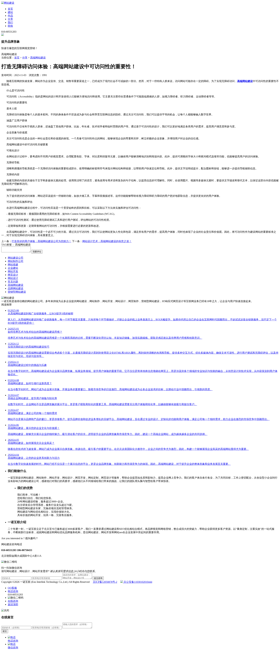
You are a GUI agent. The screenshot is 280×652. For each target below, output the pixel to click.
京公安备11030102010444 (137, 582)
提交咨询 (98, 578)
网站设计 (13, 278)
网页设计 (13, 274)
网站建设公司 (15, 257)
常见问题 (13, 281)
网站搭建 (13, 264)
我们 (10, 22)
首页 (10, 8)
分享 (10, 19)
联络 (10, 25)
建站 (10, 12)
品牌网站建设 (15, 288)
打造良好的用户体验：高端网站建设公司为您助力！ (41, 241)
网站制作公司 (15, 261)
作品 (10, 15)
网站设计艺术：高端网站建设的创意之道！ (107, 241)
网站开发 (13, 271)
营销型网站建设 (17, 291)
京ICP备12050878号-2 (105, 582)
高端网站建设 (38, 57)
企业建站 (13, 268)
